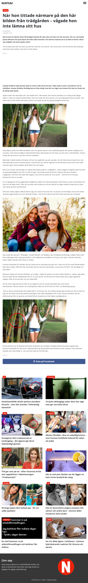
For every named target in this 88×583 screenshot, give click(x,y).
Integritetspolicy (52, 580)
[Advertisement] (44, 69)
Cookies (43, 580)
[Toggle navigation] (84, 3)
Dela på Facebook (44, 361)
